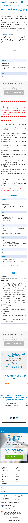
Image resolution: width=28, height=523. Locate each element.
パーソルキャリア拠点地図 (20, 495)
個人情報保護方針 (7, 508)
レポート (4, 481)
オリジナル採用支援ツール (19, 473)
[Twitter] (14, 418)
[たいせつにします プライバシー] (2, 506)
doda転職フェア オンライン (5, 473)
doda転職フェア (19, 470)
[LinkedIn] (17, 418)
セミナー (4, 479)
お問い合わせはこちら (15, 456)
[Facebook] (11, 418)
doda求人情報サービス (18, 468)
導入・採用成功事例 (6, 476)
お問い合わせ (19, 479)
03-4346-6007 (14, 364)
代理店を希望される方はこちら (6, 499)
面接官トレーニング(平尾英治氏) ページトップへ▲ (14, 422)
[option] (14, 395)
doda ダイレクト (5, 470)
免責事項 (18, 499)
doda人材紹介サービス (5, 468)
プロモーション (19, 476)
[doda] (5, 2)
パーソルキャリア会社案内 (6, 495)
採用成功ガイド (5, 483)
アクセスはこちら (7, 220)
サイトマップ (19, 481)
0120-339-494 (15, 450)
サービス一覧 (5, 465)
